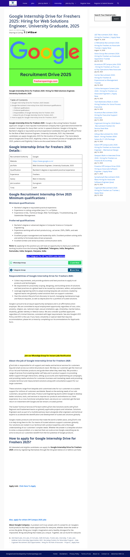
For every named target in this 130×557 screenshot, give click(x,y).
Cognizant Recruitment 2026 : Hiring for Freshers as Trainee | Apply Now (107, 190)
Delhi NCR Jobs (44, 538)
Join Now (75, 263)
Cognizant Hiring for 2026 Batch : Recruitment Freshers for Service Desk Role (107, 126)
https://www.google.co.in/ (43, 161)
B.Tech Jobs (34, 538)
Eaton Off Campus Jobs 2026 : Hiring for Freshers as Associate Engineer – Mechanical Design (107, 147)
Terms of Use (86, 554)
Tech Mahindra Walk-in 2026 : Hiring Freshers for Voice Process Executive (107, 104)
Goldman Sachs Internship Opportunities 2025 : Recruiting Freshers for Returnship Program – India (44, 540)
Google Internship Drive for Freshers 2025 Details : (31, 103)
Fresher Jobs (54, 538)
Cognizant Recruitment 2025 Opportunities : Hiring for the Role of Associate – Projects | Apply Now (45, 542)
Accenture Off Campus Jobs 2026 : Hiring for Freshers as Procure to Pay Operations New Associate (107, 67)
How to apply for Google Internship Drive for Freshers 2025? (34, 117)
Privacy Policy (74, 554)
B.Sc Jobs (26, 538)
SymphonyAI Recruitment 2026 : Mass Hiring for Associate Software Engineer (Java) (107, 179)
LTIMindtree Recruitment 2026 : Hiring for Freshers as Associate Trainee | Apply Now (107, 45)
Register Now (85, 3)
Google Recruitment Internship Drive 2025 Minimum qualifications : (37, 105)
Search (116, 19)
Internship (58, 3)
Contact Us (105, 554)
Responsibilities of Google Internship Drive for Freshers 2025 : (34, 113)
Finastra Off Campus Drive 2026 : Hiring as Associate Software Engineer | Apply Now (107, 169)
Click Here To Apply (27, 486)
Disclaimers (64, 554)
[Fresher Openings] (13, 3)
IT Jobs (69, 538)
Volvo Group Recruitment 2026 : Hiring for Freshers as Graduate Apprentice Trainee (107, 56)
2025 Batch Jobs (16, 538)
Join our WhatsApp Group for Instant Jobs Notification (48, 355)
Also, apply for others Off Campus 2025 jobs (27, 520)
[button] (118, 3)
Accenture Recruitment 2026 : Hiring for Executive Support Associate (106, 115)
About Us (96, 554)
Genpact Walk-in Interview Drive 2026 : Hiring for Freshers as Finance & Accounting (107, 158)
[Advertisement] (45, 340)
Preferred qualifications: (22, 110)
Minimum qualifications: (22, 108)
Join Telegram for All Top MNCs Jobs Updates (46, 256)
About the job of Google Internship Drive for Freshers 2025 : (34, 115)
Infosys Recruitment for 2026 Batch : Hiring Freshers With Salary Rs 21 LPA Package (106, 136)
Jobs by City (70, 3)
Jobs (32, 3)
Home (25, 3)
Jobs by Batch (43, 3)
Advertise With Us (117, 554)
